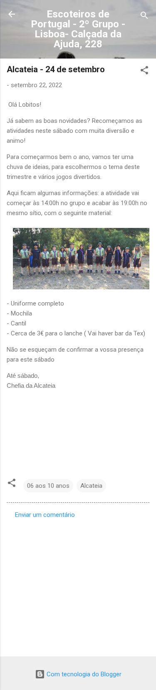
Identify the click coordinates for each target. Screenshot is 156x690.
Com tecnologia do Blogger (83, 674)
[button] (144, 71)
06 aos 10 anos (48, 485)
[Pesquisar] (144, 16)
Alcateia (91, 485)
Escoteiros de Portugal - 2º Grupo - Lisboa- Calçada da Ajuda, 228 (78, 29)
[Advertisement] (78, 585)
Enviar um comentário (45, 515)
